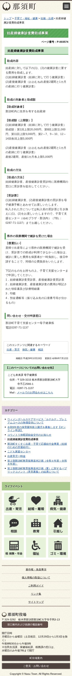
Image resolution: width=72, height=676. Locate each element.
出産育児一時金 (16, 456)
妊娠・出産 (47, 18)
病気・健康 (28, 349)
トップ (7, 18)
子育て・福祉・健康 (26, 18)
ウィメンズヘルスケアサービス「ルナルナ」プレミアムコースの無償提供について (37, 421)
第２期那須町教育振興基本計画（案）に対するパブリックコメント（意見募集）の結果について (37, 470)
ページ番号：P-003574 (54, 41)
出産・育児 (13, 349)
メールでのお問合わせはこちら (35, 392)
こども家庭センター (19, 451)
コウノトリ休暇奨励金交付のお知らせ (29, 434)
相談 (40, 349)
